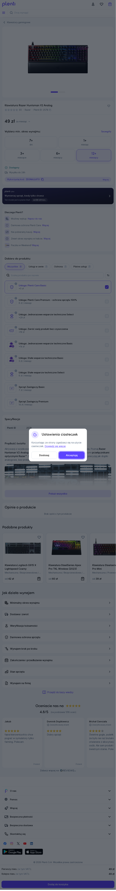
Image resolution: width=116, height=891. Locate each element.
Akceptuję (72, 455)
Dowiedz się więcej (55, 446)
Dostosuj (44, 455)
